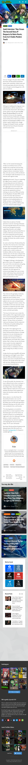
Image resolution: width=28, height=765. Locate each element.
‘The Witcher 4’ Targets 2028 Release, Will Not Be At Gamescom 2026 (17, 622)
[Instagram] (5, 720)
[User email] (14, 460)
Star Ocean (6, 467)
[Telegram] (17, 720)
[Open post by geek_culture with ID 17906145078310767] (5, 673)
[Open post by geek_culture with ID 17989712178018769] (23, 684)
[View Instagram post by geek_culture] (8, 677)
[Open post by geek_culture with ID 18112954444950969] (14, 673)
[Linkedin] (14, 720)
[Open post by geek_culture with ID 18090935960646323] (5, 684)
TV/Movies (11, 490)
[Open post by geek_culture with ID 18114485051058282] (14, 684)
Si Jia (6, 42)
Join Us (20, 761)
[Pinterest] (20, 720)
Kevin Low (8, 506)
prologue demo (12, 430)
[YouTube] (8, 720)
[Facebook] (2, 720)
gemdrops (6, 464)
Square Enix (18, 464)
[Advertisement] (14, 59)
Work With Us (15, 761)
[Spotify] (22, 720)
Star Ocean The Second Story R (17, 467)
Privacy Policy (9, 761)
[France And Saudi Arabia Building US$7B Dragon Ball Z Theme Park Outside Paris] (8, 607)
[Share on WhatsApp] (18, 76)
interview (12, 464)
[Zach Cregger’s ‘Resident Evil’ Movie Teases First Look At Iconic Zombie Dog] (8, 615)
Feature (5, 26)
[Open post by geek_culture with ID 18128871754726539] (23, 673)
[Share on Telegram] (22, 76)
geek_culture (5, 668)
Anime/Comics (7, 514)
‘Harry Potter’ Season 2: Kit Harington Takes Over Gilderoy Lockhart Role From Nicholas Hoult (17, 600)
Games (10, 26)
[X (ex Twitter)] (11, 720)
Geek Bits (18, 514)
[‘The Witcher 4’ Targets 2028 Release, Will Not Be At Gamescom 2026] (8, 622)
